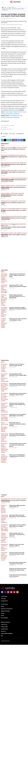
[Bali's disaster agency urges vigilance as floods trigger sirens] (14, 233)
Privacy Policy (4, 626)
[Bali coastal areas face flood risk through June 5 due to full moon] (14, 163)
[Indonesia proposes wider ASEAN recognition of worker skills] (4, 564)
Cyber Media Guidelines (7, 633)
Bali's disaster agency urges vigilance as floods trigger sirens (13, 235)
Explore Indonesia (5, 611)
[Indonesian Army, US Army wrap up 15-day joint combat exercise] (4, 397)
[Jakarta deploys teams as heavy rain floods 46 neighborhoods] (14, 186)
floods (3, 136)
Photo (2, 615)
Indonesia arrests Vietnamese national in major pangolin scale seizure (17, 405)
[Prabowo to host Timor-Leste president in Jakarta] (4, 547)
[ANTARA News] (15, 1)
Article (2, 613)
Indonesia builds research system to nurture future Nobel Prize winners (17, 445)
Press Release (4, 617)
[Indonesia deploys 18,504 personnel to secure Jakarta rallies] (4, 377)
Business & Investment (6, 608)
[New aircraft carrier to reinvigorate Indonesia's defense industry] (4, 427)
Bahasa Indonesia (5, 622)
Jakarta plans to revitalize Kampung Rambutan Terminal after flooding (13, 180)
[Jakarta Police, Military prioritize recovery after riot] (4, 509)
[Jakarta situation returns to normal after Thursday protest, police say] (4, 537)
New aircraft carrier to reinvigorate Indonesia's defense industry (17, 424)
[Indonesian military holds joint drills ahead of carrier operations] (4, 437)
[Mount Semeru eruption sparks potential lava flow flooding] (14, 224)
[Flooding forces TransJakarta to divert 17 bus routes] (14, 201)
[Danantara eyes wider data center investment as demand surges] (4, 570)
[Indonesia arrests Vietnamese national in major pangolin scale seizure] (4, 407)
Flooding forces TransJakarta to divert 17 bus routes (13, 203)
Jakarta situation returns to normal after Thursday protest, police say (17, 534)
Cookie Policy (4, 629)
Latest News (4, 270)
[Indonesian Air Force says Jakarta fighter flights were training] (4, 417)
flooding (5, 133)
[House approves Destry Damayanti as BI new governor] (4, 576)
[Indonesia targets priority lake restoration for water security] (4, 556)
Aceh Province (20, 133)
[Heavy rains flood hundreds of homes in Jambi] (13, 147)
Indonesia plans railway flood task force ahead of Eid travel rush (13, 218)
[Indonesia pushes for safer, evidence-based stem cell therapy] (4, 288)
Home (4, 7)
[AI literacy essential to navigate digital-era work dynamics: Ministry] (4, 312)
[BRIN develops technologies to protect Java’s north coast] (14, 171)
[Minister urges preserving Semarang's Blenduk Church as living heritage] (4, 300)
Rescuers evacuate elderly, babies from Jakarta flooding (13, 211)
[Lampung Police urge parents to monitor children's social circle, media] (4, 278)
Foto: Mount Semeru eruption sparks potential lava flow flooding (13, 227)
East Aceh (12, 133)
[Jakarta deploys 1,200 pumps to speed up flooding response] (14, 194)
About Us (3, 631)
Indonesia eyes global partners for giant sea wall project (14, 157)
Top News (4, 495)
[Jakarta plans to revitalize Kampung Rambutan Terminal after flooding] (14, 178)
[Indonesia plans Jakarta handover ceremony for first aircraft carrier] (4, 387)
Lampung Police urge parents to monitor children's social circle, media (17, 275)
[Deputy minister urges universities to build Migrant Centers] (4, 323)
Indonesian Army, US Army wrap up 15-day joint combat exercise (13, 501)
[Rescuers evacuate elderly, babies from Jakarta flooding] (14, 209)
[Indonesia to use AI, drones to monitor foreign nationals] (4, 367)
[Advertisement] (14, 254)
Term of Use (4, 624)
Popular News (5, 360)
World (2, 606)
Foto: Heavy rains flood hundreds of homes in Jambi (13, 149)
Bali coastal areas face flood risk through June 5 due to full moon (13, 165)
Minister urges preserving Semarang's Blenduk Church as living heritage (17, 296)
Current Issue (11, 7)
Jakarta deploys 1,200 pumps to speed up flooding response (12, 195)
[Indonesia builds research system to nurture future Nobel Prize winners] (4, 448)
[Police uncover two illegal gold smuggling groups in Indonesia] (4, 458)
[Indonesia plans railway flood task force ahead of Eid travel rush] (14, 217)
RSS (2, 635)
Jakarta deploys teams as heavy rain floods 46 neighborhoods (13, 188)
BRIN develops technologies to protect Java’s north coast (13, 172)
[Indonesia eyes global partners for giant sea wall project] (14, 155)
